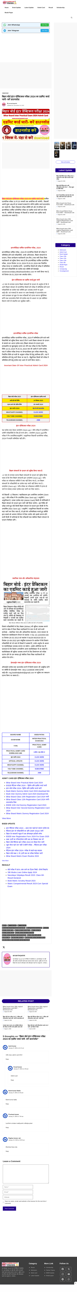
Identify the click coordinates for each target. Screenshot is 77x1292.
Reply (7, 1059)
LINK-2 (42, 752)
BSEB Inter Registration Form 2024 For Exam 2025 (27, 836)
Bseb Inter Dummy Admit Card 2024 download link (27, 794)
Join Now (44, 25)
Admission (63, 250)
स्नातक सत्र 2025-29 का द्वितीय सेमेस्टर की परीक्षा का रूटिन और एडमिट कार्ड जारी (13, 1026)
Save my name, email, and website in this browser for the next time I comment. (26, 1202)
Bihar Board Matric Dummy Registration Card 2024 (27, 813)
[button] (71, 17)
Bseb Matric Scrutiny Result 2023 (21, 881)
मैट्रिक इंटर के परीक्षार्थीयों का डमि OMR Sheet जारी (24, 831)
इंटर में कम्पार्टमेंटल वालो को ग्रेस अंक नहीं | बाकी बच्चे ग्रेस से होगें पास (65, 195)
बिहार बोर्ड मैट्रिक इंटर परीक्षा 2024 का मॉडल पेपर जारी (25, 842)
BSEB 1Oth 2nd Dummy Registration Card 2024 (26, 805)
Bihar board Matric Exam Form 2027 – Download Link (65, 211)
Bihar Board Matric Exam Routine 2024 (22, 856)
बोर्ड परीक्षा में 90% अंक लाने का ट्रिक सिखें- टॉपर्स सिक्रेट (28, 869)
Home (7, 7)
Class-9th (63, 262)
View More (6, 818)
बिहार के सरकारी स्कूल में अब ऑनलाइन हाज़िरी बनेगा (24, 834)
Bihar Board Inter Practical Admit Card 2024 (24, 783)
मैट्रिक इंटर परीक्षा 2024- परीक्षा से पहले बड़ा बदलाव (24, 850)
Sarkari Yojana (50, 1270)
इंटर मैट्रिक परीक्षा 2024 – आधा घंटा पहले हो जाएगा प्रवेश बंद (27, 828)
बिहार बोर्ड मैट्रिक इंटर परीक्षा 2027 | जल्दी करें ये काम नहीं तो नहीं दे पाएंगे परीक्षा (65, 177)
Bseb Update (16, 7)
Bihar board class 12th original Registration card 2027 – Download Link (38, 1008)
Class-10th (63, 256)
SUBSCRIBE (38, 416)
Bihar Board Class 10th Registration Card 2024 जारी (27, 797)
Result (51, 7)
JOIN (38, 420)
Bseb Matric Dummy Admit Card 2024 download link (27, 791)
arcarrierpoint (13, 103)
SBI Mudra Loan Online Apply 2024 (22, 872)
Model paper (50, 1275)
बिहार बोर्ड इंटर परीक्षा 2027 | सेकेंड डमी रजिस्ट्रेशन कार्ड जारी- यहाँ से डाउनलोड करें (13, 1017)
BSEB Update (50, 1273)
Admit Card (41, 7)
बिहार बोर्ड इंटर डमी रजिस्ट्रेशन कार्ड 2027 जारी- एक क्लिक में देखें (38, 1026)
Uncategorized (64, 271)
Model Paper (9, 12)
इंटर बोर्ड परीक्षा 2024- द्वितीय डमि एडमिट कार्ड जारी (24, 788)
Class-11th (63, 258)
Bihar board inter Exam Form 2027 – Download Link (65, 203)
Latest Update (29, 7)
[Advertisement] (26, 48)
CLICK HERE (38, 412)
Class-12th (63, 260)
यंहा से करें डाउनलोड (38, 408)
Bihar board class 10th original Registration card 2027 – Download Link (13, 1008)
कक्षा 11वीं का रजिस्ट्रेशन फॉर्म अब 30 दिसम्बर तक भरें (25, 839)
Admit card (34, 1273)
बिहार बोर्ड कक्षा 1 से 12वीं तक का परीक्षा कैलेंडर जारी (24, 853)
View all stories (65, 162)
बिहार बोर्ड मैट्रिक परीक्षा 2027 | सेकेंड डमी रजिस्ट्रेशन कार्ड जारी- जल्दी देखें (38, 1017)
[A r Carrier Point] (10, 2)
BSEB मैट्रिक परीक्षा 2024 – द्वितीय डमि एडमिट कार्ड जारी (26, 785)
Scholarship (61, 7)
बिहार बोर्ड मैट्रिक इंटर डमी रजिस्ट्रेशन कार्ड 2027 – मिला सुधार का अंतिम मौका (65, 187)
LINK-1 (36, 752)
